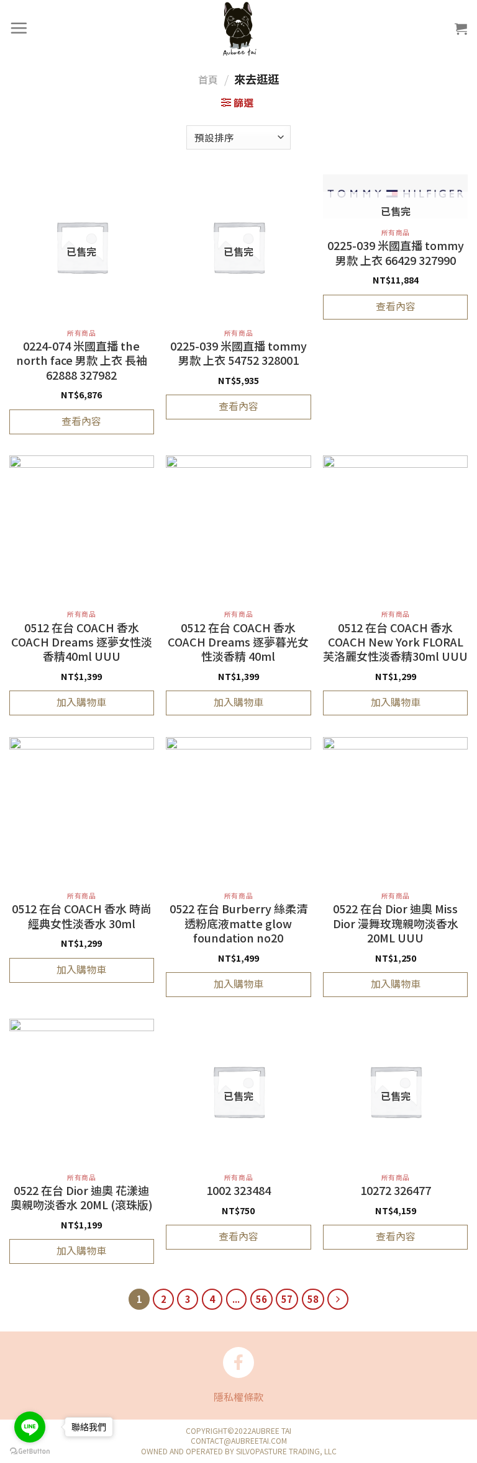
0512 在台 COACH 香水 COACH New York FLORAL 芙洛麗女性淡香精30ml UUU (395, 642)
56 (261, 1298)
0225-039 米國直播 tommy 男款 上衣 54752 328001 (238, 353)
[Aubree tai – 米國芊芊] (238, 28)
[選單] (19, 28)
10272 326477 (395, 1190)
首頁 (208, 79)
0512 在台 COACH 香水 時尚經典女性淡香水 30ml (82, 916)
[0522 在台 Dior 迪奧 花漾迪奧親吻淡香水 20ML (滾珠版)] (81, 1091)
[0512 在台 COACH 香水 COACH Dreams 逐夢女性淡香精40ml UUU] (81, 527)
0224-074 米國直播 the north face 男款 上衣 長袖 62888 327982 (81, 361)
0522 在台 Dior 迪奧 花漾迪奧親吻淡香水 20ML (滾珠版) (82, 1197)
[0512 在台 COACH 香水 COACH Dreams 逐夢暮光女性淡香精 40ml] (238, 527)
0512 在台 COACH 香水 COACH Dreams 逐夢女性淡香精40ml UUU (81, 642)
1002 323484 (238, 1190)
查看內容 (81, 420)
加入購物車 (81, 701)
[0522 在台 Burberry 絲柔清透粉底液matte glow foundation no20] (238, 809)
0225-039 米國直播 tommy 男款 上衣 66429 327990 (395, 252)
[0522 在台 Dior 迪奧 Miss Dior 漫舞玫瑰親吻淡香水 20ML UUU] (395, 809)
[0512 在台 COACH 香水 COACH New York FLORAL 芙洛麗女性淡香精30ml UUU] (395, 527)
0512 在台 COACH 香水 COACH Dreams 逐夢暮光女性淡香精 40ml (238, 642)
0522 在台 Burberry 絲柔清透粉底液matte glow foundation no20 (238, 924)
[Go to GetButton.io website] (30, 1450)
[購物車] (461, 28)
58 (313, 1298)
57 (287, 1298)
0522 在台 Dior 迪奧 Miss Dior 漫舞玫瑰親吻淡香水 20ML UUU (395, 924)
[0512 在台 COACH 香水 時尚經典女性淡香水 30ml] (81, 809)
